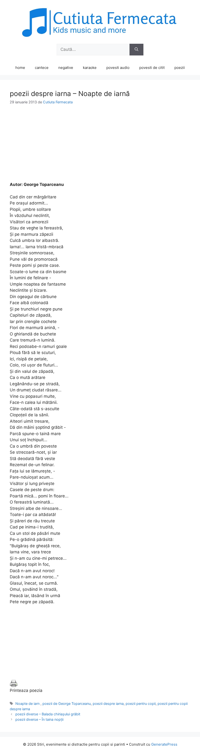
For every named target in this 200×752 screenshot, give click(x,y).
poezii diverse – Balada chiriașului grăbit (47, 714)
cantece (42, 67)
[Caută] (136, 49)
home (20, 67)
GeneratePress (164, 744)
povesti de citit (152, 67)
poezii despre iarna (108, 703)
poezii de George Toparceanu (66, 703)
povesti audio (118, 67)
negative (65, 67)
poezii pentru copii (141, 703)
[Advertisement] (100, 147)
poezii (179, 67)
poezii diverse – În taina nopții (39, 719)
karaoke (90, 67)
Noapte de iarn (27, 703)
